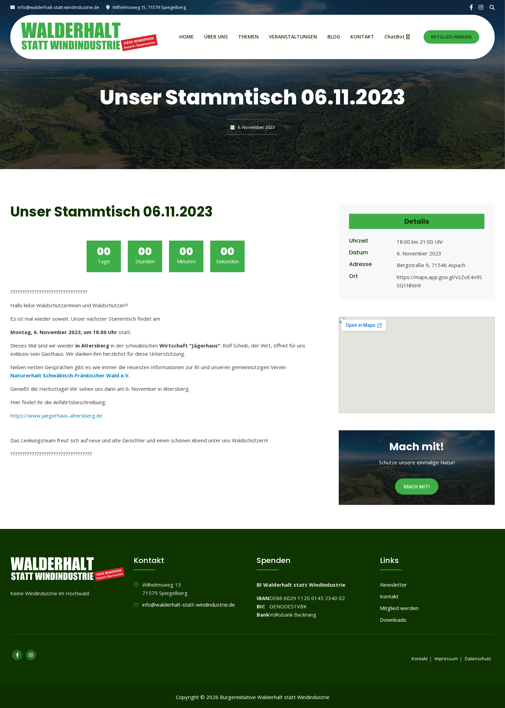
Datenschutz (478, 658)
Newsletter (393, 584)
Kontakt (362, 36)
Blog (333, 36)
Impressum (446, 658)
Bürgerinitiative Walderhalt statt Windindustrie (274, 697)
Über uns (216, 36)
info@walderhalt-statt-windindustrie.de (57, 7)
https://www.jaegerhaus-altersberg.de (56, 415)
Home (186, 36)
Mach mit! (417, 486)
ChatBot (395, 36)
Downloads (393, 619)
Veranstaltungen (293, 36)
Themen (248, 36)
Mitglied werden (451, 37)
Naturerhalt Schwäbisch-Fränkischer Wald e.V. (70, 375)
